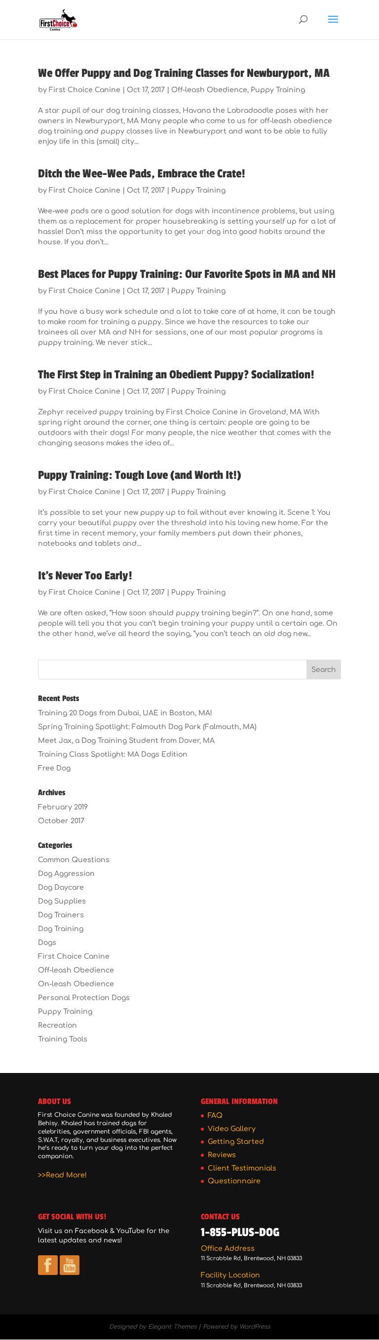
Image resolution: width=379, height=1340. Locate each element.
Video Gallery (232, 1129)
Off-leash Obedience (209, 90)
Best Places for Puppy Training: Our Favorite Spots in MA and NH (187, 274)
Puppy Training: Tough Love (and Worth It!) (139, 475)
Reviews (222, 1155)
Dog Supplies (62, 901)
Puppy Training (278, 90)
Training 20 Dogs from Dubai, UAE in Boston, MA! (125, 713)
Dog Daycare (61, 887)
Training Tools (62, 1039)
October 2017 (61, 821)
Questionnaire (234, 1181)
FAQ (215, 1115)
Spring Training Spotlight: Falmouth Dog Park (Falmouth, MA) (147, 727)
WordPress (254, 1326)
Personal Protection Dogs (84, 998)
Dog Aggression (66, 873)
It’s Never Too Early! (85, 576)
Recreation (57, 1025)
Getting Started (236, 1141)
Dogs (47, 942)
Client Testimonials (242, 1168)
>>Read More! (62, 1175)
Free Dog (54, 768)
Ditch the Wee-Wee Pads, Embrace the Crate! (141, 174)
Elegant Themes (172, 1326)
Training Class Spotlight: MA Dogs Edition (113, 754)
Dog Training (60, 929)
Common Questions (74, 860)
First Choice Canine (84, 90)
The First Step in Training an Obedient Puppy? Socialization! (176, 375)
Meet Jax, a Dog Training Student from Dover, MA (126, 740)
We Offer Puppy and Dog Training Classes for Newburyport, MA (184, 73)
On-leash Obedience (76, 984)
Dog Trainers (61, 915)
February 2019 (63, 807)
